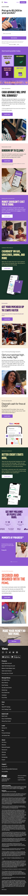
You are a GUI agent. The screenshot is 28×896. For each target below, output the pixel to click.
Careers (4, 754)
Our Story (4, 742)
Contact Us (4, 766)
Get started (23, 2)
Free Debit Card (5, 692)
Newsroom (4, 749)
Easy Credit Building (6, 718)
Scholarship (4, 757)
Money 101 (4, 728)
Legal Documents (21, 779)
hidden (19, 211)
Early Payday (5, 685)
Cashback (4, 695)
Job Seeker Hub (6, 735)
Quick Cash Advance (7, 671)
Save (3, 704)
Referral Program (6, 747)
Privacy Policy (21, 777)
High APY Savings (6, 707)
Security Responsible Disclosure (9, 769)
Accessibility (5, 771)
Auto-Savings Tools (6, 709)
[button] (12, 561)
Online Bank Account (7, 663)
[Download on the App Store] (6, 656)
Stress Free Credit (6, 721)
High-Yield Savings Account (8, 666)
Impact (3, 759)
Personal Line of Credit (7, 673)
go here (21, 787)
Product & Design (6, 733)
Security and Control (7, 687)
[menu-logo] (5, 2)
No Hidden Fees (6, 680)
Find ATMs (4, 697)
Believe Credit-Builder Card (8, 668)
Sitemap (4, 752)
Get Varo (14, 641)
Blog (3, 730)
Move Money (5, 682)
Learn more (7, 114)
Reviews (4, 744)
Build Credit (4, 716)
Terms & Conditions (22, 775)
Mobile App (4, 690)
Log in (17, 2)
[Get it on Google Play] (16, 656)
